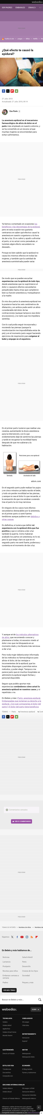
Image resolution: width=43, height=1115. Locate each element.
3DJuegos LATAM (28, 1088)
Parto (14, 712)
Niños (28, 39)
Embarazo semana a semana (11, 976)
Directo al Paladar (9, 1053)
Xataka (5, 1022)
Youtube (22, 937)
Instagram (27, 937)
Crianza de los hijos (30, 971)
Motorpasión (26, 1053)
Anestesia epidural (27, 712)
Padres (5, 982)
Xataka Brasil (7, 1092)
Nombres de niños (25, 927)
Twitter (8, 91)
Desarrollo (26, 966)
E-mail (16, 91)
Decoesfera (7, 1072)
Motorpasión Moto (28, 1057)
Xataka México (8, 1088)
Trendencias (7, 1069)
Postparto (7, 966)
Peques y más (27, 982)
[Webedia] (37, 1)
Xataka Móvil (7, 1025)
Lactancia (6, 962)
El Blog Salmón (27, 1069)
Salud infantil (27, 957)
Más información (33, 1112)
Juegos (19, 39)
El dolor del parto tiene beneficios (24, 707)
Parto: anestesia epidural (29, 698)
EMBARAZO (20, 8)
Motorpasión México (29, 1098)
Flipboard (12, 91)
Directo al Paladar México (11, 1098)
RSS (32, 937)
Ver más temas (9, 990)
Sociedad (26, 975)
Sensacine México (28, 1092)
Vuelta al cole (9, 39)
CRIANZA (32, 8)
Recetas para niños (10, 971)
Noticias (6, 957)
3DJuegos (25, 1022)
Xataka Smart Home (9, 1032)
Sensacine (25, 1038)
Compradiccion (8, 1076)
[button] (15, 111)
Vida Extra (25, 1025)
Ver (23, 821)
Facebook (3, 91)
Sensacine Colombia (29, 1095)
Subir (34, 1009)
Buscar (40, 1000)
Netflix (35, 39)
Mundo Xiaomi (7, 1035)
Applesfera (6, 1029)
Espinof (24, 1041)
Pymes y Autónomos (29, 1072)
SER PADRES (7, 8)
